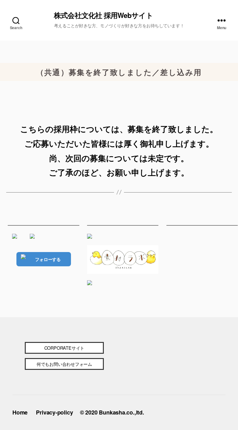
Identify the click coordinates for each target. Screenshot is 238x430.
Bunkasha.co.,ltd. (121, 412)
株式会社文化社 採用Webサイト (103, 15)
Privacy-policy (54, 412)
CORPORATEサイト (64, 347)
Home (20, 412)
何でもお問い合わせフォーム (64, 364)
